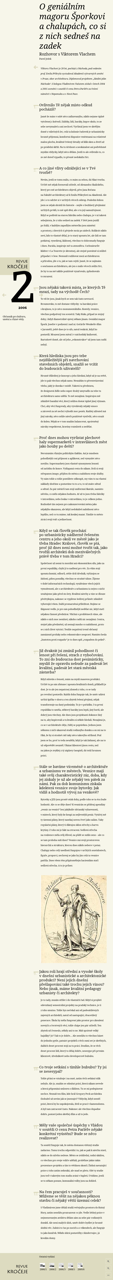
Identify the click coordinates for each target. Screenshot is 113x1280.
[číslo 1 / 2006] (4, 295)
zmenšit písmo (108, 1268)
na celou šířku (108, 1275)
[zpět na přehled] (36, 67)
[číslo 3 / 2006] (41, 295)
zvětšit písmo (108, 1261)
